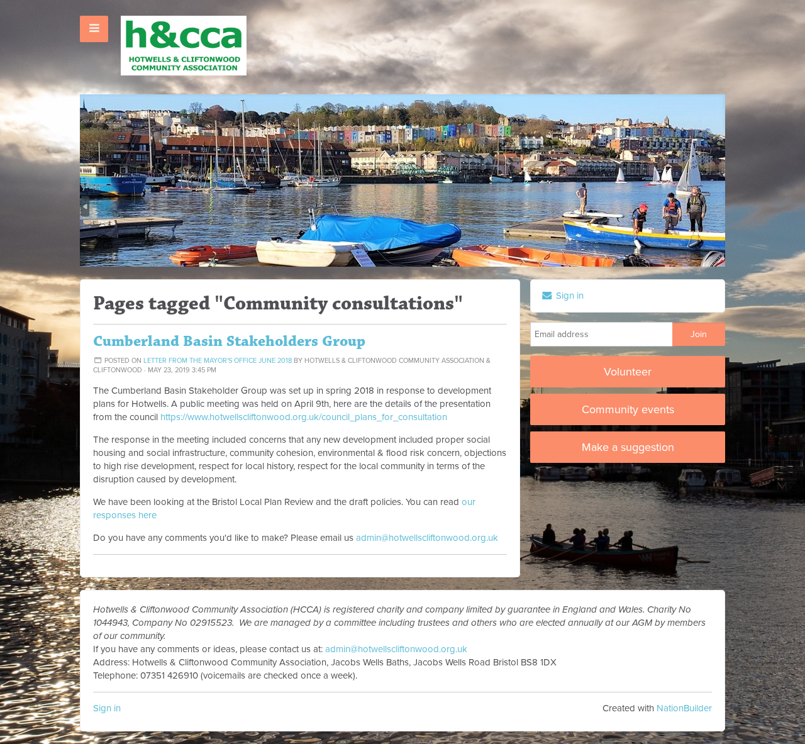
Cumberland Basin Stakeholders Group (229, 341)
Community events (628, 409)
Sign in (107, 708)
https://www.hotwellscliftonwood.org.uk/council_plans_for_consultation (303, 417)
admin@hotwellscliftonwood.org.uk (427, 537)
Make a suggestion (628, 447)
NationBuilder (684, 708)
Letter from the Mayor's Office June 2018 (217, 361)
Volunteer (628, 372)
